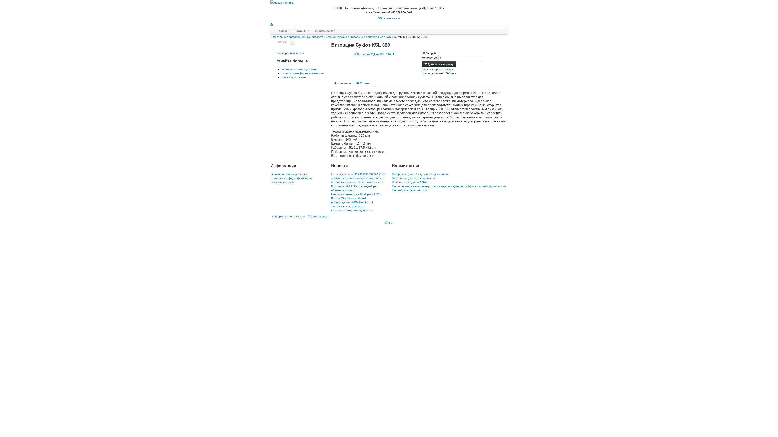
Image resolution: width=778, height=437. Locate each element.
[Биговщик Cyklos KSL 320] (374, 54)
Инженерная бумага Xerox (409, 182)
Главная (283, 30)
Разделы (301, 30)
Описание (344, 83)
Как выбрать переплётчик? (409, 190)
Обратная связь (389, 18)
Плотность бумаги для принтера (413, 178)
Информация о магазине (288, 216)
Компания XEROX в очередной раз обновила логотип (354, 188)
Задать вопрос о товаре (437, 69)
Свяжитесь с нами (294, 77)
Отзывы (364, 83)
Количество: (430, 57)
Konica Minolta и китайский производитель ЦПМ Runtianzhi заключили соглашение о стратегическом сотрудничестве (352, 204)
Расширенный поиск (290, 53)
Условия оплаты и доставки (300, 69)
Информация (324, 30)
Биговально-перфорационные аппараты (297, 37)
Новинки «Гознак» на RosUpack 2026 (355, 194)
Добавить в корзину (440, 64)
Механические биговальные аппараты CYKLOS (359, 37)
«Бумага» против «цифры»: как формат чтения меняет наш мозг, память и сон (357, 180)
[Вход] (271, 24)
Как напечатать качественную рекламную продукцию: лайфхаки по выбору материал (449, 186)
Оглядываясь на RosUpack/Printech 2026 (358, 174)
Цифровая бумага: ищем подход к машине (420, 174)
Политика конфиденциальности (303, 73)
